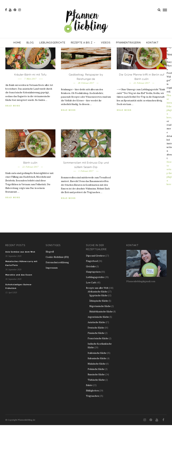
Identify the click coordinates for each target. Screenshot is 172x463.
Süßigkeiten (92, 390)
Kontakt (152, 42)
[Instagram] (19, 9)
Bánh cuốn (30, 162)
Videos (106, 42)
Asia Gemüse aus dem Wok (20, 252)
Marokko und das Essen (18, 275)
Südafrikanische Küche (101, 311)
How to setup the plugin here (169, 173)
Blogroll (50, 251)
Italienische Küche (97, 353)
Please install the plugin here (169, 106)
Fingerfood (92, 261)
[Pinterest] (15, 9)
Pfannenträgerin (128, 42)
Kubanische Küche (97, 358)
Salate (89, 385)
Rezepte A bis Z (82, 42)
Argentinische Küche (98, 317)
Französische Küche (98, 338)
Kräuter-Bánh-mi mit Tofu (30, 74)
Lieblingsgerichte (52, 42)
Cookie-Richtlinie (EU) (57, 257)
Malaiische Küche (96, 363)
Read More (12, 106)
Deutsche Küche (96, 327)
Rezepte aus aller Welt (97, 288)
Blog (30, 42)
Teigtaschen (92, 396)
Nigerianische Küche (100, 306)
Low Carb (91, 282)
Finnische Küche (96, 333)
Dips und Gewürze (95, 255)
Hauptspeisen (93, 271)
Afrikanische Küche (97, 291)
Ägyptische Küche (98, 295)
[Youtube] (10, 9)
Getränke (91, 266)
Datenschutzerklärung (57, 262)
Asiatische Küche (96, 322)
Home (17, 42)
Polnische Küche (96, 369)
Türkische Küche (96, 379)
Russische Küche (96, 374)
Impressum (52, 267)
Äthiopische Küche (98, 300)
